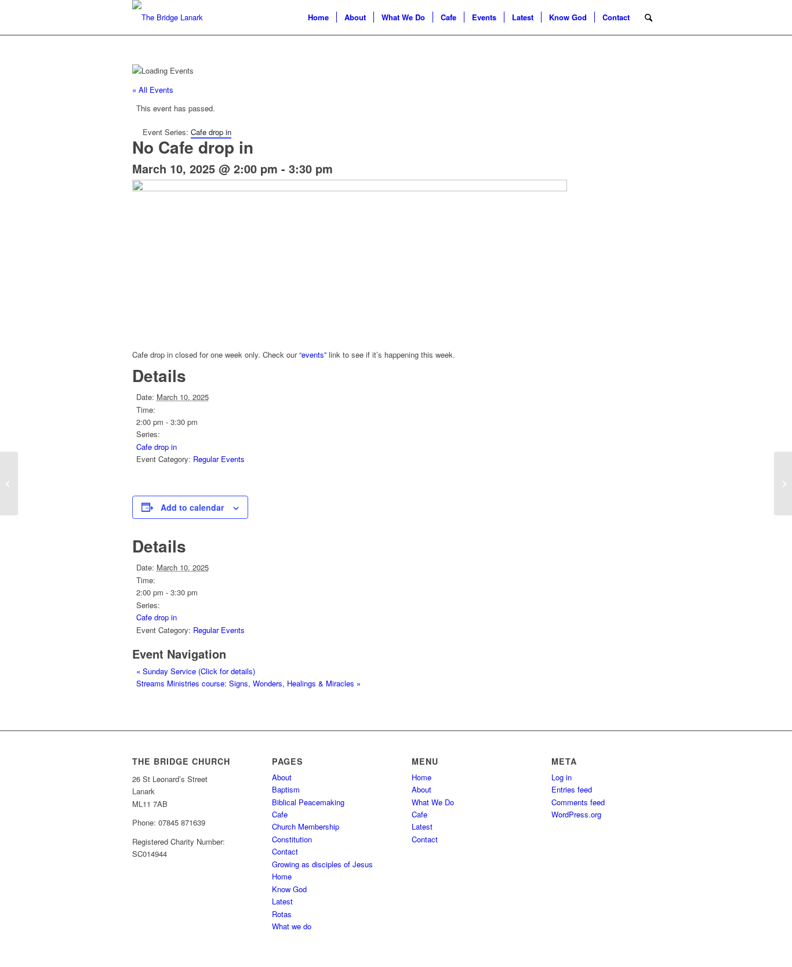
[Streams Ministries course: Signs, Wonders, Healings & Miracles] (783, 483)
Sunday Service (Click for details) (195, 671)
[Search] (648, 17)
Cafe (280, 814)
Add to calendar (192, 507)
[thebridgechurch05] (167, 17)
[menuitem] (318, 17)
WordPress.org (576, 814)
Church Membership (305, 826)
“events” (312, 354)
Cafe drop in (156, 446)
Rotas (282, 913)
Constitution (292, 839)
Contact (285, 851)
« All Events (152, 89)
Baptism (286, 789)
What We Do (433, 802)
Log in (561, 777)
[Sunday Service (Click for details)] (9, 483)
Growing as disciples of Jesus (322, 864)
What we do (291, 926)
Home (282, 876)
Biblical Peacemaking (308, 802)
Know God (289, 889)
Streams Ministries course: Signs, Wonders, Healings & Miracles (248, 683)
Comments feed (578, 802)
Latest (282, 901)
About (282, 777)
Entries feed (571, 789)
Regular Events (219, 458)
